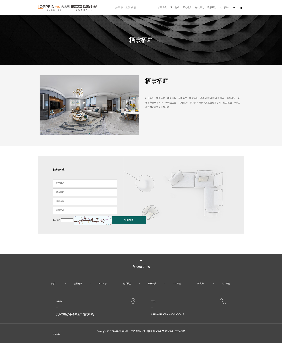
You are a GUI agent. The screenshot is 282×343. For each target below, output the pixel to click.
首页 (53, 283)
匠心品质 (187, 7)
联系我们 (211, 7)
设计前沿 (174, 7)
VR (234, 7)
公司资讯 (162, 7)
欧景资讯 (78, 283)
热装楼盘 (127, 283)
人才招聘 (224, 7)
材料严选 (199, 7)
